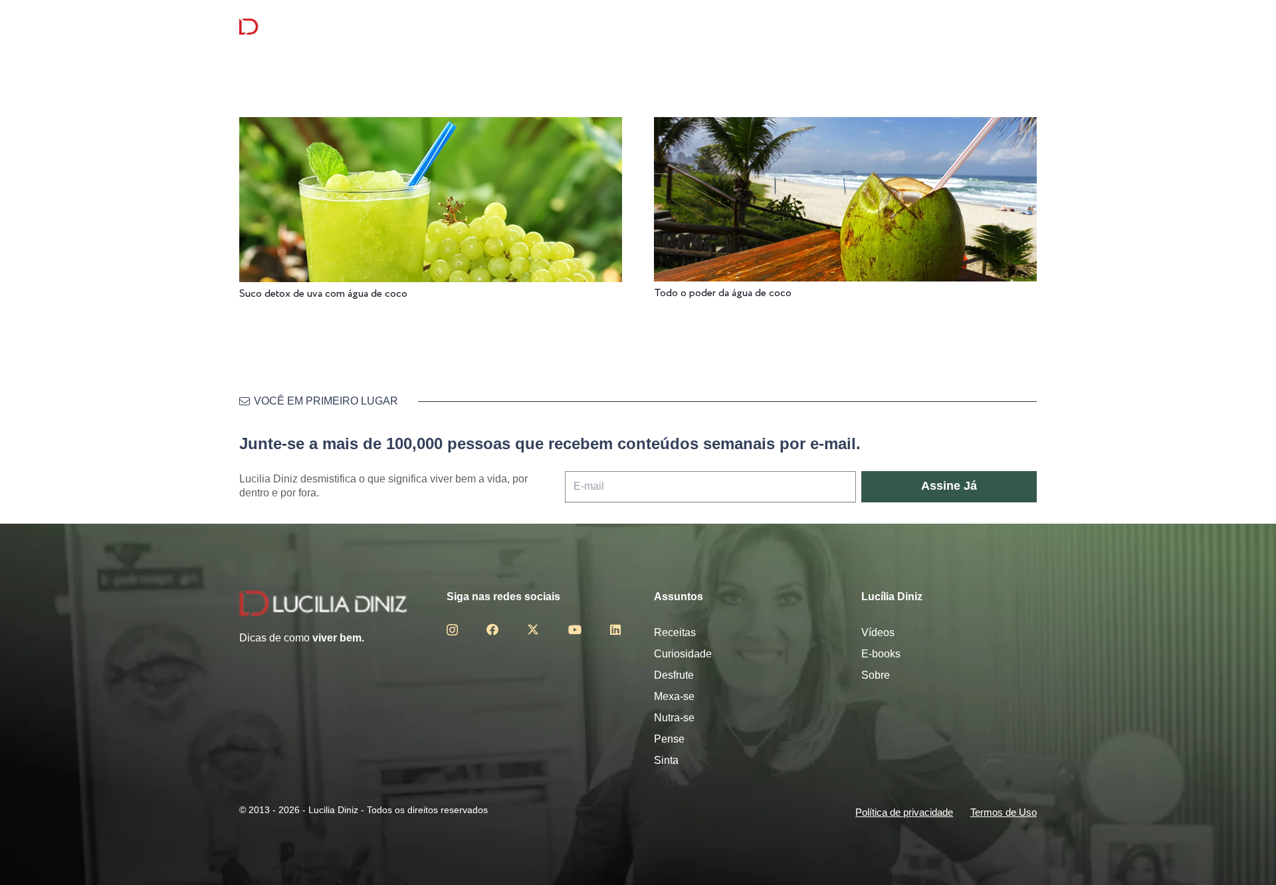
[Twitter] (533, 629)
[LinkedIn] (615, 629)
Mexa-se (674, 696)
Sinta (666, 760)
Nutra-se (674, 717)
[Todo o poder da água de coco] (845, 126)
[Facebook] (492, 629)
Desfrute (674, 675)
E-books (881, 653)
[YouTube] (575, 629)
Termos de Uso (1003, 812)
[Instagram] (452, 630)
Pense (669, 739)
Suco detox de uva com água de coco (323, 293)
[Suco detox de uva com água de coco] (430, 126)
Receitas (675, 632)
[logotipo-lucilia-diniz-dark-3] (293, 27)
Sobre (875, 675)
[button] (1029, 27)
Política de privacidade (904, 812)
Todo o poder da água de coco (723, 293)
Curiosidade (683, 653)
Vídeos (878, 632)
